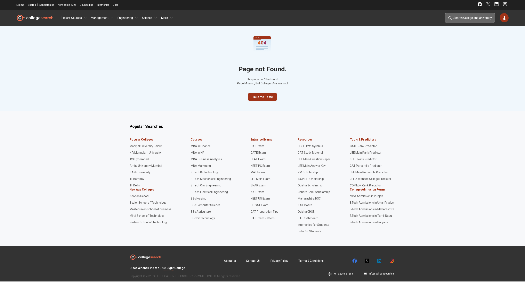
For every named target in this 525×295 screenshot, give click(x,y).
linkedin (379, 261)
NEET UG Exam (260, 198)
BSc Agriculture (201, 211)
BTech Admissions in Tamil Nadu (371, 215)
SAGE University (140, 172)
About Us (230, 260)
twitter (366, 261)
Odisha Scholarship (310, 185)
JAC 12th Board (308, 218)
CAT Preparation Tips (264, 211)
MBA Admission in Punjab (366, 196)
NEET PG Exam (260, 165)
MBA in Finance (201, 146)
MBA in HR (197, 152)
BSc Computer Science (205, 205)
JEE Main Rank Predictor (365, 152)
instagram (391, 261)
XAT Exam (257, 192)
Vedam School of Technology (149, 222)
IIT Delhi (135, 185)
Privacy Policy (279, 260)
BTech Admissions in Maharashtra (372, 209)
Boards (32, 4)
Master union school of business (150, 209)
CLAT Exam (258, 159)
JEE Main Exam (260, 178)
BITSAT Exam (259, 205)
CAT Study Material (310, 152)
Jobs (116, 4)
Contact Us (253, 260)
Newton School (139, 196)
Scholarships (46, 4)
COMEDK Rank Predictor (365, 185)
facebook (354, 261)
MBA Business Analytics (206, 159)
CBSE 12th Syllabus (310, 146)
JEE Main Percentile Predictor (369, 172)
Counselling (86, 4)
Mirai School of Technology (147, 215)
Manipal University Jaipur (146, 146)
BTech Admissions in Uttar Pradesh (372, 202)
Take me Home (262, 97)
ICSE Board (305, 205)
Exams (20, 4)
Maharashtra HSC (309, 198)
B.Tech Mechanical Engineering (211, 178)
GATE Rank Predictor (363, 146)
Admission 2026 (67, 4)
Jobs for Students (309, 231)
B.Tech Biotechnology (205, 172)
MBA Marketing (201, 165)
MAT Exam (258, 172)
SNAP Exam (258, 185)
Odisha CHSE (306, 211)
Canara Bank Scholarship (314, 192)
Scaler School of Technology (148, 202)
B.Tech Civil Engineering (206, 185)
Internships (103, 4)
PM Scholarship (308, 172)
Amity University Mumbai (146, 165)
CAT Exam (257, 146)
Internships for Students (313, 224)
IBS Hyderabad (139, 159)
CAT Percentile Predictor (366, 165)
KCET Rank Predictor (363, 159)
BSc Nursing (198, 198)
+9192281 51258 (343, 273)
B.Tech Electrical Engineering (209, 192)
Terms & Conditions (311, 260)
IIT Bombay (137, 178)
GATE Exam (258, 152)
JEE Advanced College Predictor (370, 178)
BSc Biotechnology (203, 218)
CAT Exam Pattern (263, 218)
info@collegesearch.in (382, 273)
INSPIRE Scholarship (311, 178)
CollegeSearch (34, 18)
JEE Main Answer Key (312, 165)
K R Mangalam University (146, 152)
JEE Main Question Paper (314, 159)
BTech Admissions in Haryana (369, 222)
